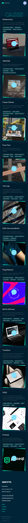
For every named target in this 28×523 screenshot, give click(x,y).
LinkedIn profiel (6, 500)
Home (3, 504)
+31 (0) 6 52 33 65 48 (7, 495)
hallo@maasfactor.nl (7, 498)
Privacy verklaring (5, 518)
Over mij (4, 506)
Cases (3, 511)
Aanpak (4, 509)
